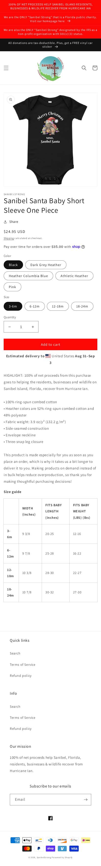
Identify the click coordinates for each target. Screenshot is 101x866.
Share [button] (13, 221)
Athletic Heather (74, 276)
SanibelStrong (44, 857)
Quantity (10, 317)
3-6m (13, 306)
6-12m (35, 306)
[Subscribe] (85, 799)
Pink (12, 287)
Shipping (9, 238)
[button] (6, 68)
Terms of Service (23, 664)
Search (15, 653)
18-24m (82, 306)
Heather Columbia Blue (28, 276)
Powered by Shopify (62, 857)
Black (13, 265)
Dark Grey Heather (45, 265)
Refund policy (21, 675)
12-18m (58, 306)
